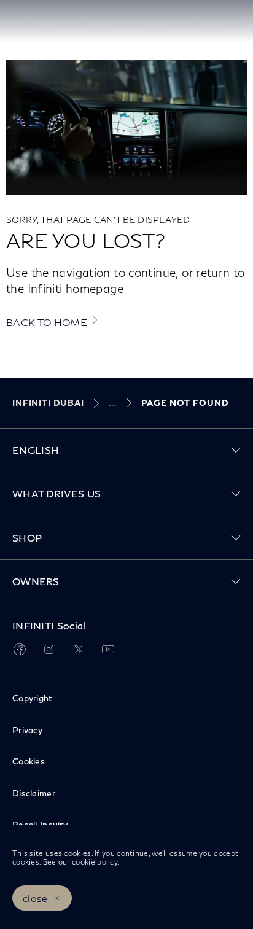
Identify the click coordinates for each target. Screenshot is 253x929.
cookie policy (93, 861)
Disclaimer (33, 793)
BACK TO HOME (46, 322)
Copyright (32, 698)
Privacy (27, 730)
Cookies (28, 761)
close (35, 898)
